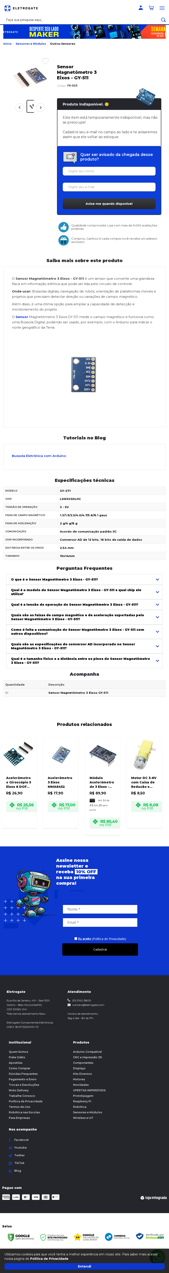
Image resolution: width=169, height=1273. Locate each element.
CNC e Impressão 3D (87, 1057)
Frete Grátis (17, 1057)
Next (39, 110)
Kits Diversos (82, 1073)
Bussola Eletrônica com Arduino (39, 456)
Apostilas (15, 1062)
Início (7, 43)
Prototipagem (83, 1095)
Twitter (19, 1155)
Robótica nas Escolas (24, 1112)
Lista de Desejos (42, 61)
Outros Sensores (62, 43)
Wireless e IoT (83, 1117)
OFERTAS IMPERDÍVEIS (89, 1090)
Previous (19, 107)
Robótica (79, 1106)
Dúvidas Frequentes (23, 1073)
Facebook (21, 1140)
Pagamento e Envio (23, 1079)
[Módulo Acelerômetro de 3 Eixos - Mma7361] (102, 780)
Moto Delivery (19, 1090)
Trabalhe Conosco (22, 1095)
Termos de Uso (19, 1106)
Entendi (84, 1266)
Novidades (81, 1084)
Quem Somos (18, 1051)
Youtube (20, 1147)
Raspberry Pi (82, 1101)
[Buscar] (163, 19)
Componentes (83, 1062)
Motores (79, 1079)
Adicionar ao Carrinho (21, 822)
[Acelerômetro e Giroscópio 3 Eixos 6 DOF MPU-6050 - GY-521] (19, 776)
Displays (79, 1068)
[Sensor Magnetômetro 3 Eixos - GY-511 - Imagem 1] (33, 106)
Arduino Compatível (87, 1051)
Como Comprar (19, 1068)
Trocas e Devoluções (24, 1084)
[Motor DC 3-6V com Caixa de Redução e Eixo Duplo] (144, 776)
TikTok (19, 1163)
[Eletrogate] (23, 7)
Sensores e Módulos (31, 43)
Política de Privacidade (25, 1101)
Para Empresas (19, 1117)
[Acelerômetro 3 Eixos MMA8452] (60, 776)
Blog (17, 1170)
